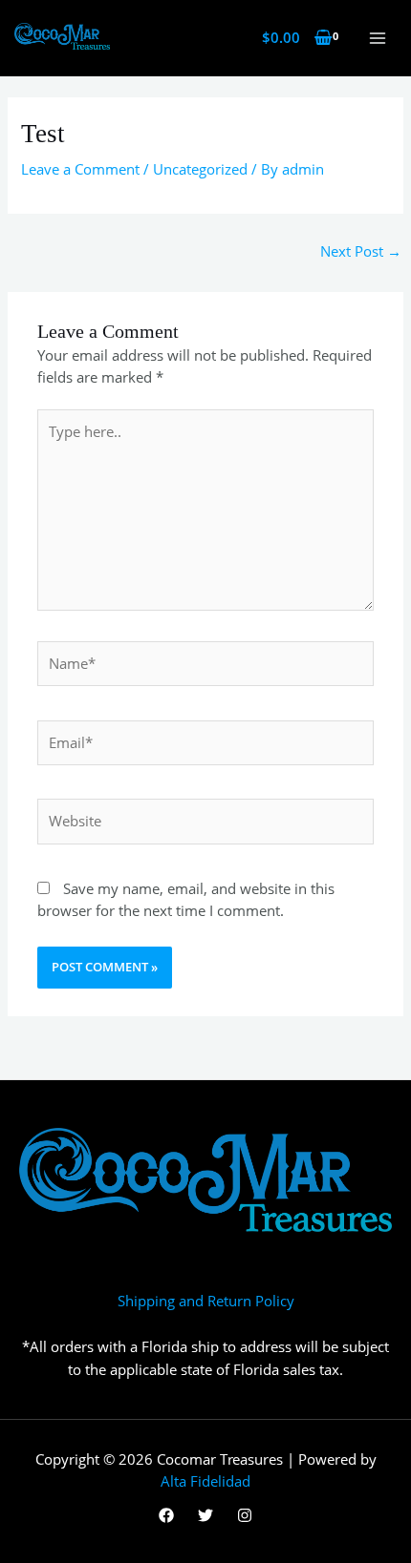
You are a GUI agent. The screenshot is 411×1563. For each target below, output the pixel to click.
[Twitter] (205, 1515)
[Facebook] (166, 1515)
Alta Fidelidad (205, 1480)
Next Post (360, 250)
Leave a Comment (80, 168)
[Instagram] (244, 1515)
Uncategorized (200, 168)
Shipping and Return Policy (206, 1300)
